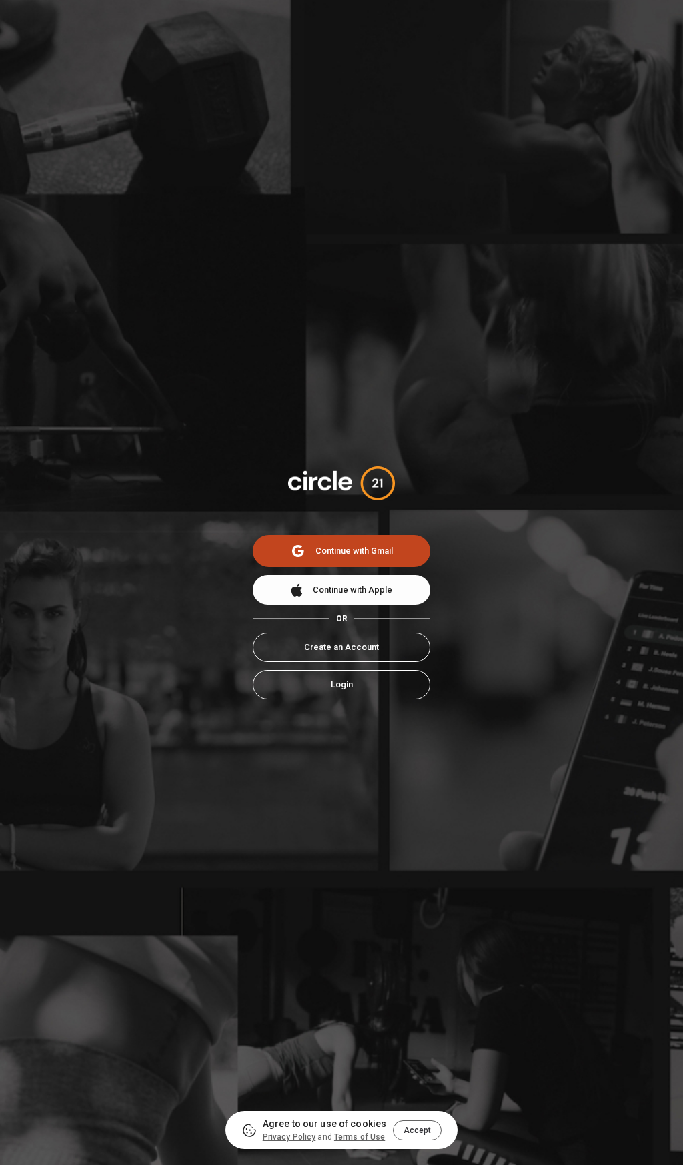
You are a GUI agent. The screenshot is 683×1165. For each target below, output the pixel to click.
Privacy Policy (289, 1137)
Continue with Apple (352, 590)
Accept (417, 1130)
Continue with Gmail (354, 551)
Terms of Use (359, 1137)
